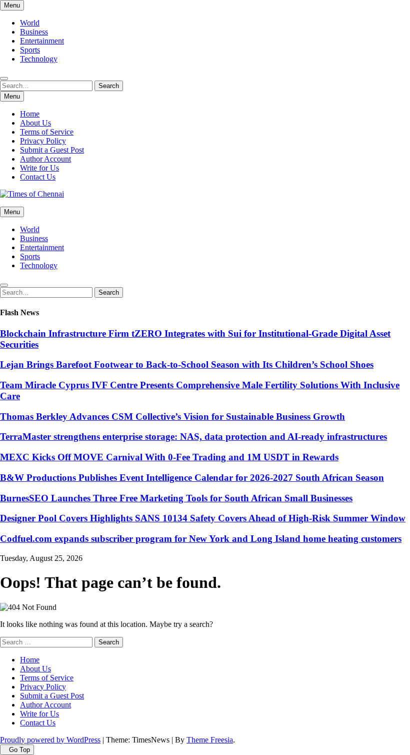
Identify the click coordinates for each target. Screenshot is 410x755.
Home (30, 114)
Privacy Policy (43, 141)
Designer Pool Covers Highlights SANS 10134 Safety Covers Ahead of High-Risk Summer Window (203, 518)
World (30, 23)
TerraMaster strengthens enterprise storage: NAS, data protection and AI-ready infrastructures (193, 436)
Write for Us (39, 168)
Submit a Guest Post (52, 150)
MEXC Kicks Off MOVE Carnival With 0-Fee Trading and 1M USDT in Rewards (169, 457)
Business (34, 32)
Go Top (19, 749)
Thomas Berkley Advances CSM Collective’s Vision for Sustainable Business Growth (172, 416)
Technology (39, 59)
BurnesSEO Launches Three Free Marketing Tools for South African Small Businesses (176, 498)
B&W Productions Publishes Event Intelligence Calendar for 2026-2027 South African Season (192, 477)
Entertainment (42, 41)
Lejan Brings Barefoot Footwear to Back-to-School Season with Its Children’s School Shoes (187, 364)
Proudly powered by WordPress (50, 739)
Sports (30, 50)
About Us (35, 123)
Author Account (45, 159)
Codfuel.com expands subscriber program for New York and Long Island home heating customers (201, 538)
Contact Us (38, 177)
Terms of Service (47, 132)
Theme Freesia (209, 739)
